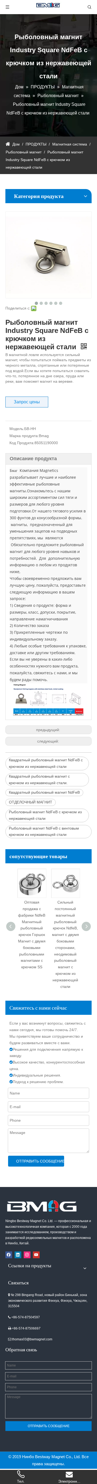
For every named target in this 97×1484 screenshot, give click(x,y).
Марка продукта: (24, 436)
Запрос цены (27, 402)
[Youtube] (36, 1254)
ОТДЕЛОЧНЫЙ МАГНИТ (30, 802)
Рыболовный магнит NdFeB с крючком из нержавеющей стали (45, 815)
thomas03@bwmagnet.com (32, 1339)
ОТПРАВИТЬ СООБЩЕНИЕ (40, 1161)
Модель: (16, 428)
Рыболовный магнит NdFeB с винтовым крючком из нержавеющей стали (44, 831)
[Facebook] (8, 1254)
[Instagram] (27, 1254)
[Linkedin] (18, 1254)
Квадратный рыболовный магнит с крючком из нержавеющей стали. (39, 779)
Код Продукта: (21, 443)
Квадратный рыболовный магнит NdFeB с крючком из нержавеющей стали (46, 763)
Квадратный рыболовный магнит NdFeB (44, 792)
